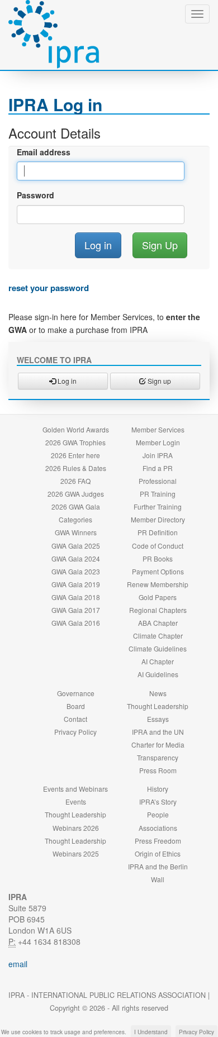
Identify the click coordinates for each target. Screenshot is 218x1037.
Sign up (158, 381)
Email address (43, 152)
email (17, 963)
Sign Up (160, 244)
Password (35, 195)
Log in (66, 381)
